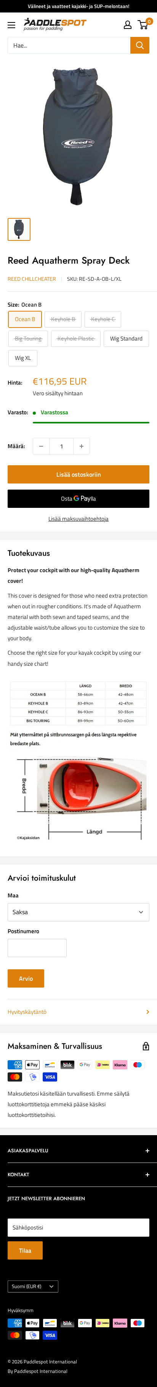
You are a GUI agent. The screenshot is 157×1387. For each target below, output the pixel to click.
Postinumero (23, 931)
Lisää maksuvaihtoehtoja (78, 518)
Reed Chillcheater (32, 279)
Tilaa (25, 1250)
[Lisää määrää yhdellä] (82, 446)
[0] (143, 24)
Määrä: (16, 446)
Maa (13, 895)
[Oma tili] (127, 25)
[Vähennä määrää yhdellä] (41, 446)
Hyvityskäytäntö (27, 1011)
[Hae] (139, 45)
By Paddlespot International (37, 1371)
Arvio (26, 978)
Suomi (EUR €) (26, 1286)
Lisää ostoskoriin (78, 474)
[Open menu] (11, 25)
